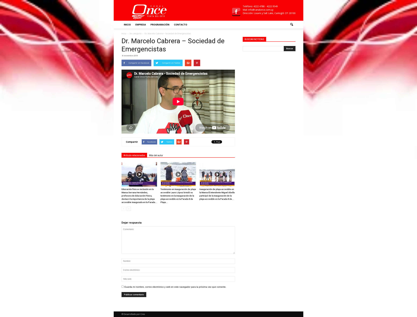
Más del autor (156, 155)
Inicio (127, 24)
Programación (160, 24)
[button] (291, 25)
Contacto (180, 24)
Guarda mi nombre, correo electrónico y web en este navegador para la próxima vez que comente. (175, 287)
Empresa (140, 24)
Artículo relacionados (134, 155)
